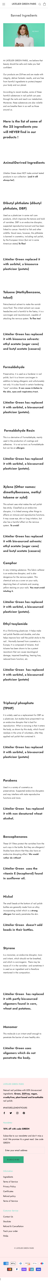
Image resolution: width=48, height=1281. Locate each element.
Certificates (8, 1191)
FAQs (5, 1235)
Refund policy (9, 1196)
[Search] (40, 4)
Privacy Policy (9, 1186)
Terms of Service (10, 1181)
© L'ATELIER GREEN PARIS (24, 1248)
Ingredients (8, 1176)
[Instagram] (17, 1112)
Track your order (10, 1231)
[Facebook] (4, 1112)
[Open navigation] (3, 4)
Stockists (7, 1221)
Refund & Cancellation (13, 1226)
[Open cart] (44, 4)
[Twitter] (11, 1112)
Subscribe (13, 1159)
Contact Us (8, 1216)
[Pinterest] (24, 1112)
